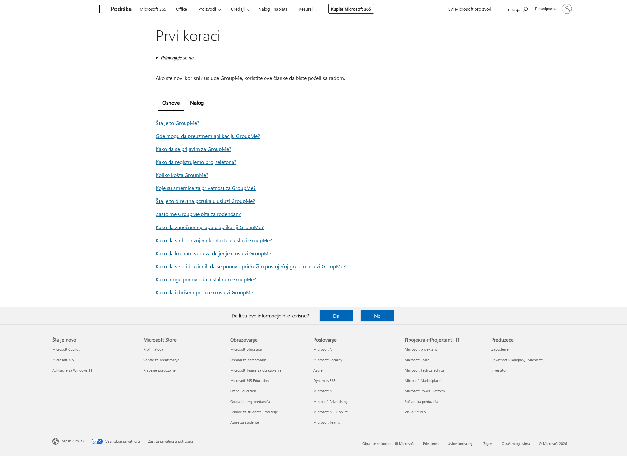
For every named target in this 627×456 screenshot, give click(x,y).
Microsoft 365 (153, 9)
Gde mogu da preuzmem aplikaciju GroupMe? (208, 135)
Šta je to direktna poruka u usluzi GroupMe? (205, 201)
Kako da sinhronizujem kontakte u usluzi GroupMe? (214, 240)
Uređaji (238, 9)
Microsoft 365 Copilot (331, 411)
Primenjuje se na (177, 57)
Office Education (243, 391)
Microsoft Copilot (66, 349)
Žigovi (488, 443)
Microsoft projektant (421, 349)
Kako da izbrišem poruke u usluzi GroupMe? (205, 292)
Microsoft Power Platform (425, 391)
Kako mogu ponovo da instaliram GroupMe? (206, 279)
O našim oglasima (516, 443)
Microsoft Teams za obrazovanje (255, 370)
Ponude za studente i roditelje (254, 411)
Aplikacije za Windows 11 (72, 370)
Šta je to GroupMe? (177, 122)
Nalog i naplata (273, 9)
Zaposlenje (500, 349)
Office (181, 9)
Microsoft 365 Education (249, 380)
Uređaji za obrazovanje (248, 359)
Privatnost (431, 443)
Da (336, 315)
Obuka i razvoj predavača (250, 401)
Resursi (306, 9)
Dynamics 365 (325, 380)
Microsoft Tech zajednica (424, 370)
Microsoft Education (246, 349)
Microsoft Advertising (330, 401)
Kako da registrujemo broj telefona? (196, 161)
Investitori (499, 370)
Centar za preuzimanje (161, 359)
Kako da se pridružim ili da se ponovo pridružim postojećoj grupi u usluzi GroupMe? (251, 266)
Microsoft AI (323, 349)
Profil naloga (153, 349)
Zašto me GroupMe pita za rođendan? (198, 214)
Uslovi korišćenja (461, 443)
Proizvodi (207, 9)
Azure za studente (244, 422)
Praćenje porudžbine (159, 370)
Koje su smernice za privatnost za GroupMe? (206, 187)
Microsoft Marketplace (423, 380)
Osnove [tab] (171, 102)
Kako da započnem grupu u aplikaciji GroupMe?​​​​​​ (210, 227)
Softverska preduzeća (421, 401)
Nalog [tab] (197, 102)
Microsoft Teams (327, 422)
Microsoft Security (328, 359)
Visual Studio (415, 411)
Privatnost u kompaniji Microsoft (517, 359)
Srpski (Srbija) (73, 440)
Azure (318, 370)
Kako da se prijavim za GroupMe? (193, 148)
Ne (377, 315)
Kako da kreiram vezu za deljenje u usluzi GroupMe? (214, 253)
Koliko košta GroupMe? (182, 174)
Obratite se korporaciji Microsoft (388, 443)
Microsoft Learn (417, 359)
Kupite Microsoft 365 (351, 9)
